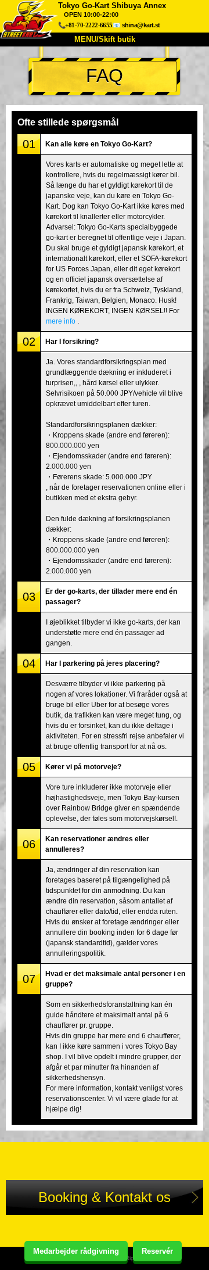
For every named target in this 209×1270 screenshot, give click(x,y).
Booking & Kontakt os (104, 1197)
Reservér (157, 1251)
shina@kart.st (141, 24)
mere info (60, 321)
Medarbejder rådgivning (76, 1251)
